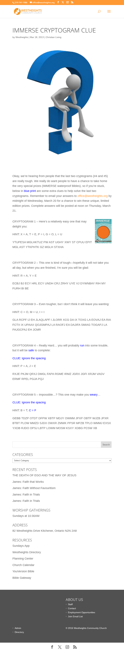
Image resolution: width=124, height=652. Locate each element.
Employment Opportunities (81, 612)
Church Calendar (23, 565)
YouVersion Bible (23, 571)
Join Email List (75, 616)
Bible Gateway (21, 577)
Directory (19, 632)
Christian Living (53, 37)
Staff (70, 604)
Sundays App (21, 545)
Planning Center (22, 558)
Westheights (22, 37)
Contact (72, 608)
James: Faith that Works (28, 481)
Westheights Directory (26, 552)
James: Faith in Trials (26, 494)
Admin (18, 628)
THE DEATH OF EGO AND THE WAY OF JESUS (44, 475)
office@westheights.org (93, 196)
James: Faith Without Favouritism (34, 488)
